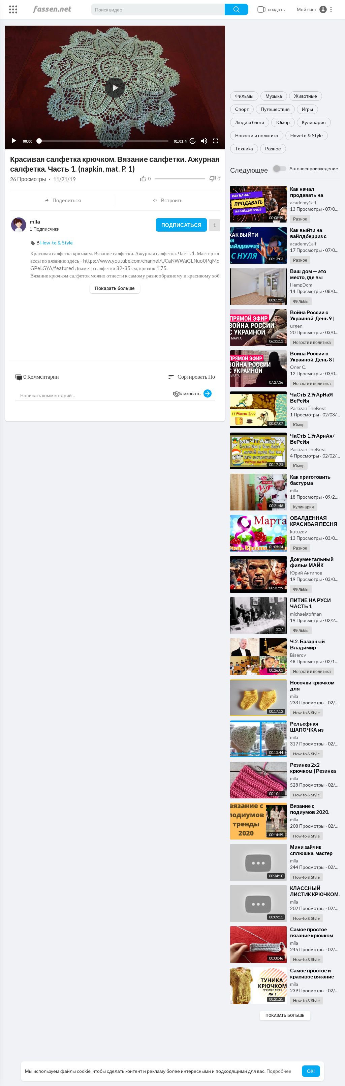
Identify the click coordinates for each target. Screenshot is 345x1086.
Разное (273, 148)
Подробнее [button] (278, 1071)
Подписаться (181, 225)
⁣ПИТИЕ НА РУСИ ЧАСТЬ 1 (310, 603)
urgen (296, 326)
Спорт (242, 109)
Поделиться (67, 200)
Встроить (172, 200)
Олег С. (298, 367)
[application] (115, 87)
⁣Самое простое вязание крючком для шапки (311, 935)
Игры (307, 109)
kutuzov (298, 531)
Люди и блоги (249, 122)
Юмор (283, 122)
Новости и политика (256, 135)
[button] (314, 9)
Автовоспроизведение (313, 168)
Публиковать (188, 393)
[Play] (13, 141)
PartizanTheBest (308, 408)
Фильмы (244, 96)
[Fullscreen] (215, 141)
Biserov (298, 655)
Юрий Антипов (306, 573)
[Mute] (204, 141)
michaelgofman (306, 614)
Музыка (273, 96)
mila (294, 490)
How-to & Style (306, 135)
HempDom (301, 285)
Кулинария (314, 122)
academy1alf (303, 202)
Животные (305, 96)
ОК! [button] (311, 1071)
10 (192, 141)
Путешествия (275, 109)
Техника (244, 148)
